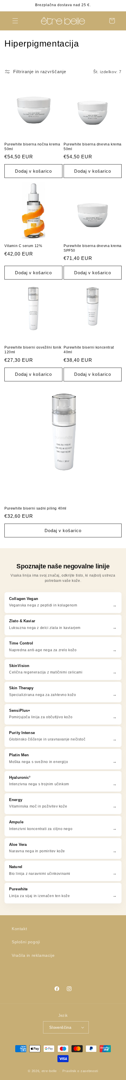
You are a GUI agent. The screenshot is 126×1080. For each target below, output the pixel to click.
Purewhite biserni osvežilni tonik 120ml (33, 349)
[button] (15, 20)
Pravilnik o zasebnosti (80, 1071)
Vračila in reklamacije (33, 955)
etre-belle (49, 1071)
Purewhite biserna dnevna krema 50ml (93, 146)
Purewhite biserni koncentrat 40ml (89, 349)
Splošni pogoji (26, 942)
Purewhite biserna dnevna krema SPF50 (93, 248)
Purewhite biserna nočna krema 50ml (32, 146)
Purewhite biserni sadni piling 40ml (35, 508)
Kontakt (19, 928)
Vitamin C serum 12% (23, 246)
